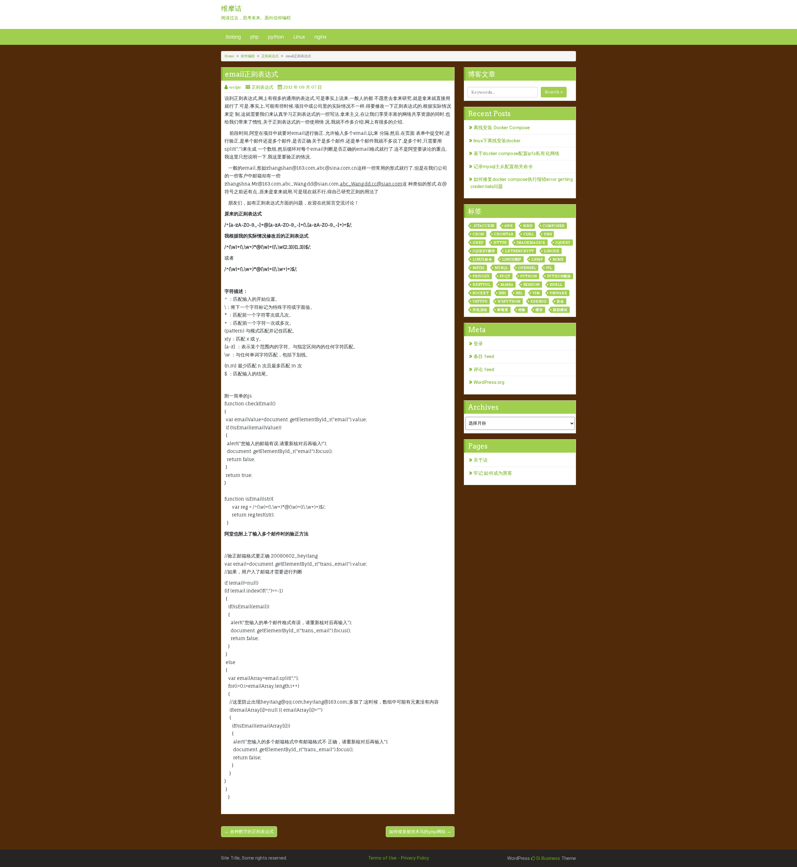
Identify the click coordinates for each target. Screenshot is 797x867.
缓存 (539, 310)
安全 (560, 301)
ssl (519, 293)
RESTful (482, 284)
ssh (502, 293)
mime (558, 259)
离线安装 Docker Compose (502, 127)
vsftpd (480, 301)
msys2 (479, 268)
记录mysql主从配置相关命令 (503, 166)
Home (229, 56)
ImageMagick (530, 242)
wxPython (509, 301)
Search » (554, 92)
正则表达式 (270, 56)
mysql (501, 268)
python (276, 36)
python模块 (559, 276)
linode (551, 251)
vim (536, 293)
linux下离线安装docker (497, 141)
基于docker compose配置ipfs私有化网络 (516, 153)
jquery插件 (484, 251)
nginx (320, 36)
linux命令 (482, 259)
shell (556, 284)
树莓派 (502, 310)
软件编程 (248, 56)
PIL (549, 268)
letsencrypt (519, 251)
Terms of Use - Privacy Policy (398, 858)
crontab (503, 234)
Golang (233, 36)
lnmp (537, 259)
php (254, 36)
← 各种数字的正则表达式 (249, 831)
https (500, 242)
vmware (558, 293)
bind (528, 226)
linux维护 (512, 259)
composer (554, 226)
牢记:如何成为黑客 (493, 473)
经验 (522, 310)
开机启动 (480, 310)
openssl (527, 268)
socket (481, 293)
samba (507, 284)
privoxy (481, 276)
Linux (299, 36)
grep (478, 242)
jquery (563, 242)
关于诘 (481, 460)
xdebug (539, 301)
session (531, 284)
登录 (478, 343)
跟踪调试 (560, 310)
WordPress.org (489, 382)
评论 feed (484, 369)
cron (478, 234)
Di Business (547, 858)
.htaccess (483, 226)
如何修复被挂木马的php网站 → (420, 831)
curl (528, 234)
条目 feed (484, 356)
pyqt (505, 276)
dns (548, 234)
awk (508, 226)
